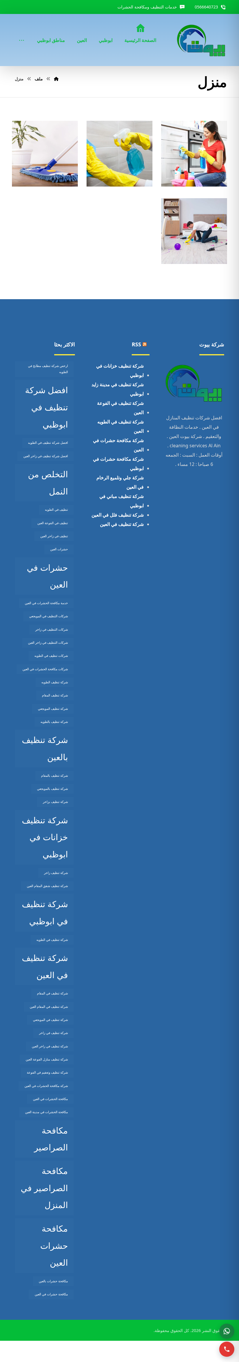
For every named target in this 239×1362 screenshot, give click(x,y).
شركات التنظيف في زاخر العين (48, 643)
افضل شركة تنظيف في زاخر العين (45, 456)
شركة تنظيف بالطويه (54, 722)
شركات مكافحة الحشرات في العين (45, 669)
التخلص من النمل (48, 482)
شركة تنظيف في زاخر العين (50, 1046)
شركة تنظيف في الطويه (52, 940)
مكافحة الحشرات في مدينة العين (46, 1112)
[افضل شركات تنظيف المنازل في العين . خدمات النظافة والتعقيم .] (201, 40)
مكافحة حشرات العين (54, 1245)
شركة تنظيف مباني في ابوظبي (121, 501)
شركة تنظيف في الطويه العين (120, 426)
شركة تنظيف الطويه (54, 682)
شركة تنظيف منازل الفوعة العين (47, 1059)
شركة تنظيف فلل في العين (118, 515)
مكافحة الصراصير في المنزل (44, 1188)
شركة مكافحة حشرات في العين (118, 445)
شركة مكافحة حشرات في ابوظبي (118, 463)
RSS (136, 344)
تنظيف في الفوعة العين (52, 523)
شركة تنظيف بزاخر (55, 802)
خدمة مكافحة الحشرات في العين (46, 603)
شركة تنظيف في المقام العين (49, 1007)
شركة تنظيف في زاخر (53, 1033)
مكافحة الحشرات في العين (50, 1099)
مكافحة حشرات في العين (51, 1294)
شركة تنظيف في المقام (52, 993)
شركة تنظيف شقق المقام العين (47, 886)
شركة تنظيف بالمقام (54, 776)
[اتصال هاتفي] (226, 1349)
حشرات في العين (47, 576)
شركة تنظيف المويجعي (53, 709)
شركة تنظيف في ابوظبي (45, 912)
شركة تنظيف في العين (122, 524)
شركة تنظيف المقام (55, 695)
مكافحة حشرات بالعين (53, 1281)
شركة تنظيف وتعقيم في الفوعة (47, 1072)
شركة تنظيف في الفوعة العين (120, 408)
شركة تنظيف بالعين (45, 748)
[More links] (21, 32)
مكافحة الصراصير (51, 1139)
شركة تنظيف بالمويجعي (52, 789)
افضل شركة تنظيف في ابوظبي (46, 407)
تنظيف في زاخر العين (54, 536)
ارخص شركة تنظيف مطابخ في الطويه (48, 369)
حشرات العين (59, 549)
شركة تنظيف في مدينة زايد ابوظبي (118, 389)
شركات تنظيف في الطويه (51, 656)
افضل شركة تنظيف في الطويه (48, 443)
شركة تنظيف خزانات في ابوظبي (120, 370)
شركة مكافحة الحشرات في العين (46, 1086)
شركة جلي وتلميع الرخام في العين (120, 482)
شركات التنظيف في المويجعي (48, 616)
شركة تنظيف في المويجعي (50, 1020)
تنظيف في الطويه (56, 510)
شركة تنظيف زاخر (56, 873)
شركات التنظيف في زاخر (51, 629)
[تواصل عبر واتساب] (226, 1331)
